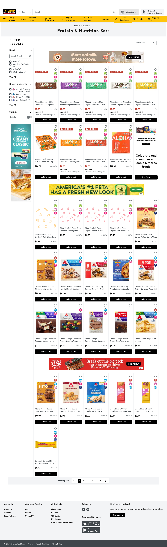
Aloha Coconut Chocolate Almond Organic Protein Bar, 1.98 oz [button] (120, 103)
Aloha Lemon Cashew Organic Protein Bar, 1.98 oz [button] (145, 103)
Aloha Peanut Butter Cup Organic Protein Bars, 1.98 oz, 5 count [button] (120, 160)
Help (27, 510)
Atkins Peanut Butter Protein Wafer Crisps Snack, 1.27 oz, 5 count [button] (95, 410)
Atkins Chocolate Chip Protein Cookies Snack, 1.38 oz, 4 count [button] (120, 288)
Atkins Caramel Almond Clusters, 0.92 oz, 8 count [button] (45, 288)
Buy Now (146, 177)
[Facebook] (83, 510)
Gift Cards (55, 516)
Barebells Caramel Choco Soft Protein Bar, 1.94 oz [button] (45, 462)
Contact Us (29, 516)
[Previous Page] (74, 481)
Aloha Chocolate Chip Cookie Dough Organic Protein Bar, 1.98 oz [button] (45, 103)
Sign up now (118, 515)
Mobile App (56, 519)
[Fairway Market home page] (10, 12)
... (96, 481)
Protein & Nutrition (82, 26)
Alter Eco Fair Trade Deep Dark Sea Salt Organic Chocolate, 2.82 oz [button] (70, 229)
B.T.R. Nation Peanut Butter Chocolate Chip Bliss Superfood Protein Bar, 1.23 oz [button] (145, 410)
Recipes (105, 19)
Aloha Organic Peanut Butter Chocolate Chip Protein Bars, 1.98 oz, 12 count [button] (45, 160)
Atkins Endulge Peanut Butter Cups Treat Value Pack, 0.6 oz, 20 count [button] (120, 340)
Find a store (56, 510)
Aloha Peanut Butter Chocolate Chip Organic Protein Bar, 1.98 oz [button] (70, 160)
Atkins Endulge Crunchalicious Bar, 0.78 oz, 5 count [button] (95, 340)
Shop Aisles (12, 19)
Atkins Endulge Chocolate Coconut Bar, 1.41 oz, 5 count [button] (45, 340)
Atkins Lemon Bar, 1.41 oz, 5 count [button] (145, 340)
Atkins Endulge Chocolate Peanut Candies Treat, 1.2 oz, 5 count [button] (70, 340)
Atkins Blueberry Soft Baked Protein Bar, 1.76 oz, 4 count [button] (146, 236)
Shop (23, 19)
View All (12, 77)
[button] (136, 11)
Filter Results (16, 42)
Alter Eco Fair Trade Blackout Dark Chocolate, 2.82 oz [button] (45, 236)
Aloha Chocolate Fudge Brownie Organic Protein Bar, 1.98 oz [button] (70, 103)
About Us (8, 510)
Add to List (46, 120)
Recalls (28, 513)
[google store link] (91, 532)
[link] (123, 19)
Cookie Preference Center (62, 523)
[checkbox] (11, 117)
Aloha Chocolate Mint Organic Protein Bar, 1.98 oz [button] (95, 103)
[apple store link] (91, 526)
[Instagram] (87, 510)
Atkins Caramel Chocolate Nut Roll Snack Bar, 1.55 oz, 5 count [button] (70, 288)
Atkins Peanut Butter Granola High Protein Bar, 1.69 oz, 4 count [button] (70, 410)
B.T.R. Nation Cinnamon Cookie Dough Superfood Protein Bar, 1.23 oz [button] (120, 410)
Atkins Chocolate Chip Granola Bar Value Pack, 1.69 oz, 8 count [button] (95, 288)
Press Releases (10, 516)
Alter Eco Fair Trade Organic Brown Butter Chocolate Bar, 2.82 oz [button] (95, 229)
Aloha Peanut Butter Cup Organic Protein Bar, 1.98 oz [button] (95, 160)
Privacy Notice (57, 544)
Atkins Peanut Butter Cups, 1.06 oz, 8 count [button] (45, 410)
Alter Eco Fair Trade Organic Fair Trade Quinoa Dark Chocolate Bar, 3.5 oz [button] (121, 229)
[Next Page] (106, 481)
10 (100, 481)
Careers (7, 513)
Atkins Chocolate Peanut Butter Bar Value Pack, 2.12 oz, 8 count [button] (146, 288)
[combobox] (25, 12)
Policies (30, 544)
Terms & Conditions (42, 544)
